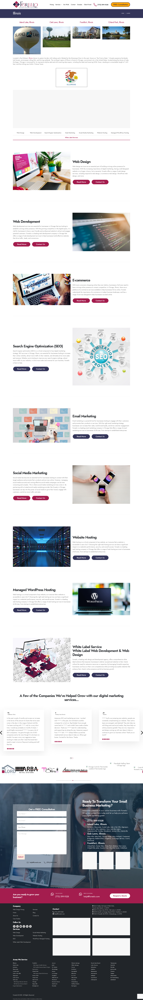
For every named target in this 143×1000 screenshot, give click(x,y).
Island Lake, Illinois (26, 22)
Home (14, 913)
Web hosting (76, 542)
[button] (1, 733)
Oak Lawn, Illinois (57, 22)
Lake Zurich (16, 977)
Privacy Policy (15, 999)
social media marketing (45, 485)
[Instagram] (24, 926)
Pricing (52, 5)
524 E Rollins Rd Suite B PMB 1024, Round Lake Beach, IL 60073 (103, 907)
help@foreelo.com (92, 896)
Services (57, 5)
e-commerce (105, 173)
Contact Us (36, 916)
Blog (34, 913)
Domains (79, 5)
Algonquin (15, 975)
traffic (32, 492)
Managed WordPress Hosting (120, 133)
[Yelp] (30, 926)
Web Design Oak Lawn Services (20, 982)
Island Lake (15, 965)
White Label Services (71, 138)
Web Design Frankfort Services (39, 965)
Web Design (20, 133)
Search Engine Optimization (53, 133)
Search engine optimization (22, 351)
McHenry (15, 967)
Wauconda (15, 969)
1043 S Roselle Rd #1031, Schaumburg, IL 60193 (107, 914)
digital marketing (107, 169)
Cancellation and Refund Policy (36, 999)
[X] (17, 926)
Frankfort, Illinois (86, 22)
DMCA (28, 999)
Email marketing (77, 421)
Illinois (31, 58)
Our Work (66, 5)
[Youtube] (20, 926)
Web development (19, 226)
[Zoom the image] (27, 27)
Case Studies (16, 919)
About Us (15, 916)
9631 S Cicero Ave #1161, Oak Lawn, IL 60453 (107, 910)
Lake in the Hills (17, 973)
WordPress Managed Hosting (41, 939)
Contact (73, 5)
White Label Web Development (22, 942)
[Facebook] (14, 926)
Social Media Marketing (86, 133)
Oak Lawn (15, 979)
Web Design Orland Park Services (40, 973)
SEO (14, 939)
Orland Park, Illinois (116, 22)
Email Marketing (70, 133)
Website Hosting (102, 133)
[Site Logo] (25, 4)
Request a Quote (120, 895)
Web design (76, 166)
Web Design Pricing (18, 909)
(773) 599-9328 (62, 896)
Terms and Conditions (22, 999)
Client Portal (87, 5)
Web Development (35, 133)
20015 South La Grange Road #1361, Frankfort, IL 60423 (110, 912)
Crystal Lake (16, 971)
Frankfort (34, 963)
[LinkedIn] (27, 926)
